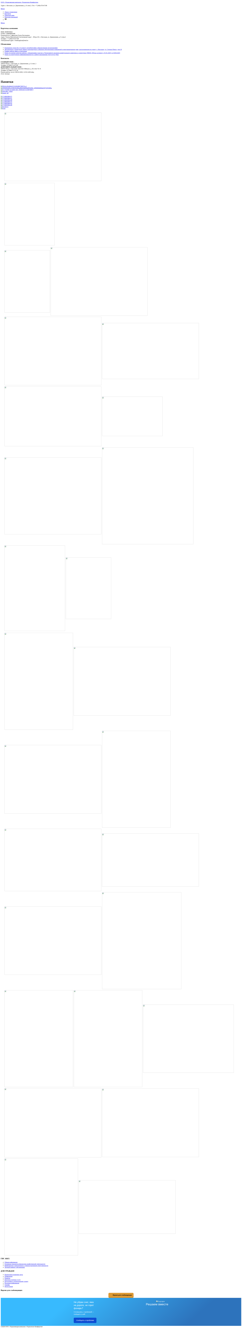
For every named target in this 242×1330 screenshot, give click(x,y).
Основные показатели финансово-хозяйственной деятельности (25, 1264)
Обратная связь (9, 15)
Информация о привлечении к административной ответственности (26, 1265)
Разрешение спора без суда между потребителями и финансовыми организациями (31, 48)
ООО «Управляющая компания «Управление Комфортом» (19, 2)
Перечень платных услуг (13, 1280)
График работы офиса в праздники (16, 51)
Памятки (7, 1278)
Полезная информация (12, 1283)
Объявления (8, 1276)
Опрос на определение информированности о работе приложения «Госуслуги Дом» (32, 54)
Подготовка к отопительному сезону (16, 1281)
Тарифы (7, 1285)
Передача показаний (11, 17)
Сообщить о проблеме (85, 1320)
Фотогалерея (9, 1286)
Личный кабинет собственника (15, 1267)
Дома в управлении (11, 12)
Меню (3, 9)
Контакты (8, 13)
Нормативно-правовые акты (14, 1274)
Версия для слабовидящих (122, 1295)
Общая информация (11, 1262)
